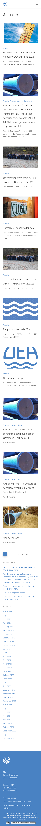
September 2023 (9, 645)
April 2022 (7, 686)
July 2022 (6, 682)
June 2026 (7, 619)
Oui (7, 822)
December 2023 (9, 638)
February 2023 (8, 668)
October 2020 (8, 727)
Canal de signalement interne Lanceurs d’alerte (17, 806)
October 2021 (8, 697)
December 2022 (9, 671)
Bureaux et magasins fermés (14, 593)
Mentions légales (9, 798)
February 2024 (8, 630)
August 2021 (8, 705)
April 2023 (7, 660)
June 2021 (7, 712)
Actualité (6, 48)
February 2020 (8, 738)
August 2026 (8, 612)
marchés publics (26, 101)
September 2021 (9, 701)
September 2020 (9, 731)
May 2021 (7, 716)
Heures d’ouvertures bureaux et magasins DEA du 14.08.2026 (19, 568)
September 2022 (9, 679)
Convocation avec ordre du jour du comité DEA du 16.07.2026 (19, 587)
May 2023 (7, 656)
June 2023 (7, 653)
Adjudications (15, 101)
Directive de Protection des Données (17, 802)
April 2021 (7, 720)
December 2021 (9, 690)
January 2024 (8, 634)
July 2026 (6, 615)
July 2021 (6, 708)
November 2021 (9, 694)
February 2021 (8, 723)
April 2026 (7, 623)
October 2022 (8, 675)
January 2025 (8, 627)
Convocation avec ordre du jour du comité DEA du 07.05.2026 (19, 597)
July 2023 (6, 649)
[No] (38, 818)
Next (27, 554)
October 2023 (8, 642)
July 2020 (6, 735)
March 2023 (7, 664)
